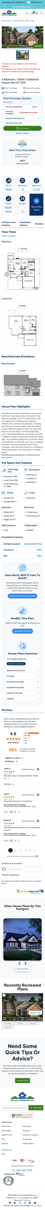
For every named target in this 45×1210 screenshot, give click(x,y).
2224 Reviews (15, 743)
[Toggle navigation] (41, 13)
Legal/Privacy (7, 1135)
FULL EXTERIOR (7, 1023)
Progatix (37, 1205)
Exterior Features (15, 687)
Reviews (39, 224)
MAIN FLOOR (33, 1023)
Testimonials (27, 1139)
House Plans (6, 21)
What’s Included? (22, 133)
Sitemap (27, 1200)
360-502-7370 (24, 1170)
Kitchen (10, 676)
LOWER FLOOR (7, 1027)
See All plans (22, 969)
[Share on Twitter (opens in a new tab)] (15, 812)
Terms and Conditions (30, 1135)
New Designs (6, 1130)
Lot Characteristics (16, 659)
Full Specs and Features (8, 223)
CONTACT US (7, 1150)
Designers (26, 1130)
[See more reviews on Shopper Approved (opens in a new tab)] (18, 812)
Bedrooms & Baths (16, 671)
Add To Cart (24, 128)
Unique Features (15, 693)
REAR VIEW (20, 1023)
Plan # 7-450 (35, 1013)
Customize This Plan (22, 631)
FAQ (3, 1139)
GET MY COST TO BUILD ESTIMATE (22, 596)
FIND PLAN (37, 1108)
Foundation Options (25, 223)
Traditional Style (18, 21)
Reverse (38, 46)
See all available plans (21, 7)
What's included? (9, 236)
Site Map (5, 1143)
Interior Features (15, 682)
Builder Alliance (28, 1143)
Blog (3, 1154)
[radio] (32, 733)
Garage (10, 699)
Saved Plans (26, 1126)
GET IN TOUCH (22, 1080)
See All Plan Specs (36, 208)
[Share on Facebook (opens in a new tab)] (11, 812)
